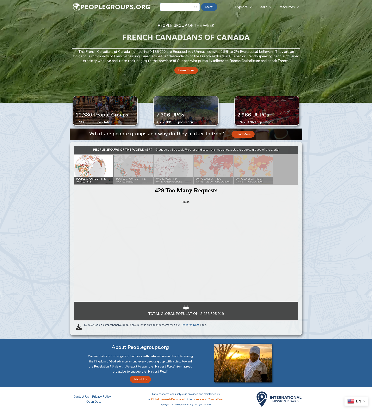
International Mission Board (209, 399)
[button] (250, 7)
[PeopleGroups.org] (111, 7)
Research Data (190, 325)
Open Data (93, 402)
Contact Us (81, 396)
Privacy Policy (101, 396)
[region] (186, 224)
